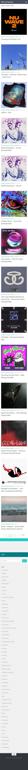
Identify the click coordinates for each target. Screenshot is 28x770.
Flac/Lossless (6, 624)
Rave (4, 713)
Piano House (5, 693)
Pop (3, 696)
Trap (4, 733)
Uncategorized (6, 747)
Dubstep (3, 110)
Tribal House (5, 737)
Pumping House (6, 710)
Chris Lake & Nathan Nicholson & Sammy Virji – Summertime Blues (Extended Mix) (13, 299)
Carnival (4, 590)
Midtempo (5, 679)
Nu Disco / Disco (6, 689)
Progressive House (7, 699)
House (16, 256)
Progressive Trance (7, 703)
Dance (4, 600)
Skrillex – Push (6, 112)
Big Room (5, 580)
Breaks (3, 36)
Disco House (5, 607)
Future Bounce (6, 634)
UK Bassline (5, 744)
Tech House (5, 723)
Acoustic (4, 573)
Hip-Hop (4, 655)
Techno (4, 727)
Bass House (5, 577)
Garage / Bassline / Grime (12, 36)
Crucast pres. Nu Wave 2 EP (10, 39)
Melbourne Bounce (7, 665)
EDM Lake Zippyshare (7, 2)
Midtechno (5, 675)
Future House (6, 638)
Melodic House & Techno (8, 672)
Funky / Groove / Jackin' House (9, 628)
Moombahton (6, 682)
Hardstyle (5, 652)
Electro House (6, 618)
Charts (4, 594)
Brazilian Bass (6, 583)
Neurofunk (5, 686)
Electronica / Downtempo (8, 621)
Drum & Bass (6, 611)
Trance (4, 730)
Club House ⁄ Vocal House (8, 597)
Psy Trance (5, 706)
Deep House (5, 604)
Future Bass (5, 631)
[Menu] (26, 2)
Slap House (5, 720)
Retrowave (17, 145)
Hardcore (5, 648)
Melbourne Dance (6, 669)
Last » (23, 535)
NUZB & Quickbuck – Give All (11, 186)
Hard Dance (5, 645)
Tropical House (6, 740)
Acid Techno (5, 570)
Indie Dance (5, 662)
